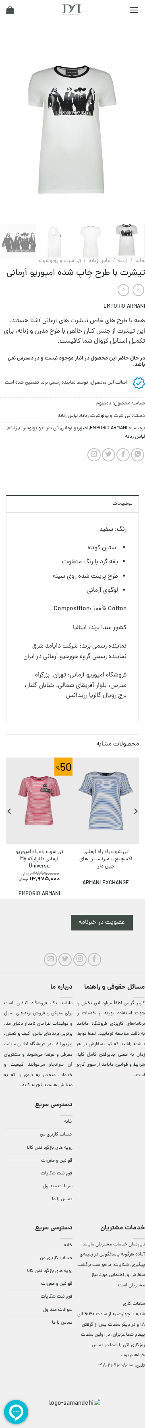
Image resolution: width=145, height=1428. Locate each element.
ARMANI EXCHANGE (106, 883)
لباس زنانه (99, 261)
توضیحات (122, 504)
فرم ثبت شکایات (56, 1173)
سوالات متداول (57, 1186)
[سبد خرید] (10, 9)
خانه (140, 261)
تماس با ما (62, 1199)
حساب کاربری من (56, 1134)
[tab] (72, 503)
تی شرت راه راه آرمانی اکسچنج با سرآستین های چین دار (105, 859)
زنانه (123, 261)
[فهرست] (134, 10)
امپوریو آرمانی (74, 428)
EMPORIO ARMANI (124, 307)
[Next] (7, 129)
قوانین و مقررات (56, 1160)
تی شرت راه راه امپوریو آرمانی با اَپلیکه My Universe (39, 859)
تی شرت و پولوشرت (60, 261)
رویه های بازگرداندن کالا (49, 1148)
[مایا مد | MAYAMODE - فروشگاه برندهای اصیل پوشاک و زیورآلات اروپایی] (71, 9)
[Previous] (132, 129)
